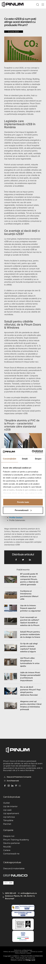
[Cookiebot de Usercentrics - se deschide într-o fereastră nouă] (32, 451)
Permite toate (23, 502)
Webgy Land (30, 960)
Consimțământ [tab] (9, 459)
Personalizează (21, 510)
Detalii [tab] (25, 459)
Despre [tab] (38, 459)
